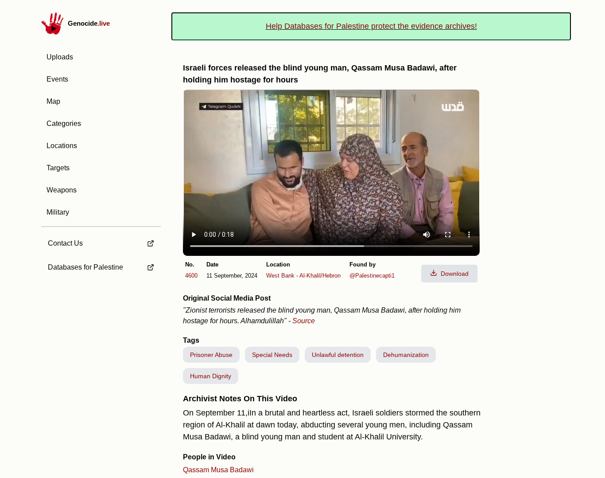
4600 (191, 275)
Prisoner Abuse (211, 354)
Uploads (60, 57)
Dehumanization (406, 354)
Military (58, 212)
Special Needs (272, 354)
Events (57, 79)
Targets (58, 168)
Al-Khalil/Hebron (320, 275)
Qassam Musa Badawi (218, 470)
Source (303, 321)
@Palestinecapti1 (372, 275)
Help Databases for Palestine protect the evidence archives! (371, 26)
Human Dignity (210, 376)
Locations (62, 145)
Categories (64, 123)
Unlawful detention (338, 354)
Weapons (62, 190)
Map (53, 101)
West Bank (280, 275)
